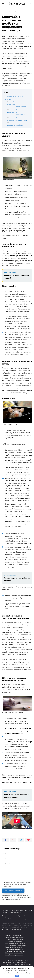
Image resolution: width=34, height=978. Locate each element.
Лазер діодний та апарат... (14, 941)
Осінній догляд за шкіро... (14, 949)
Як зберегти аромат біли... (14, 939)
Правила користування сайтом (20, 910)
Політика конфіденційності (11, 912)
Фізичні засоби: (21, 106)
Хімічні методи (20, 115)
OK (17, 975)
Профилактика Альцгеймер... (15, 945)
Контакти (5, 910)
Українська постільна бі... (13, 947)
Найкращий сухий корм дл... (15, 951)
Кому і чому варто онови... (14, 955)
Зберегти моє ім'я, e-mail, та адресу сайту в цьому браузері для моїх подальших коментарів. (17, 884)
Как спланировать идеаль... (14, 937)
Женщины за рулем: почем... (15, 943)
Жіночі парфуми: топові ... (14, 953)
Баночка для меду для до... (14, 935)
